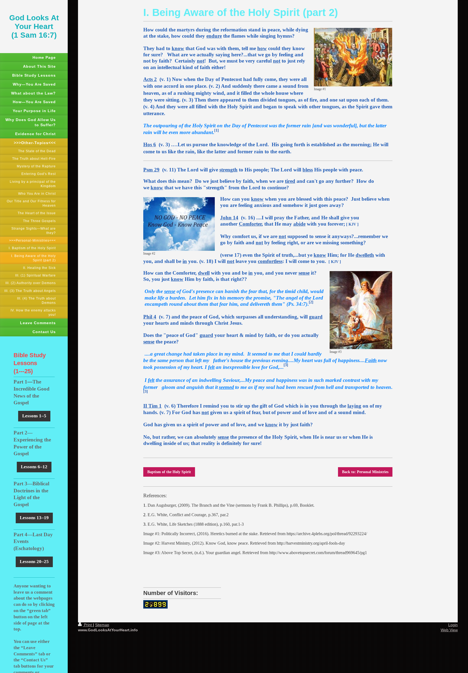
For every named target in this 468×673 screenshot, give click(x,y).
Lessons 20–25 (34, 561)
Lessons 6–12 (34, 466)
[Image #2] (179, 224)
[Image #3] (361, 310)
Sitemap (102, 625)
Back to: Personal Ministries (365, 472)
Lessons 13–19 (34, 517)
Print (88, 625)
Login (453, 625)
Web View (449, 630)
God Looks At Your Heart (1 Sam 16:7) (34, 26)
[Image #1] (353, 57)
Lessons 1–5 (34, 415)
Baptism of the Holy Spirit (169, 472)
